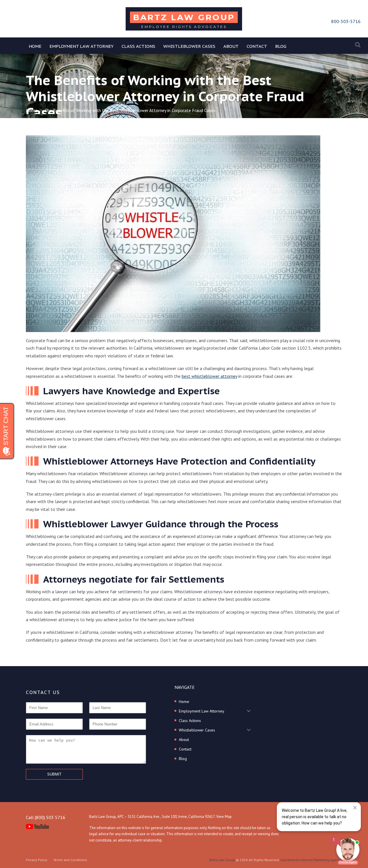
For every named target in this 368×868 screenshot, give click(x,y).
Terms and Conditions (70, 860)
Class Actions (138, 46)
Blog (280, 46)
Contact (257, 46)
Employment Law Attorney (81, 46)
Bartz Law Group (222, 860)
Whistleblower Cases (189, 46)
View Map (224, 816)
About (231, 46)
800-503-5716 (346, 21)
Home (35, 46)
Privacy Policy (36, 860)
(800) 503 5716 (50, 817)
